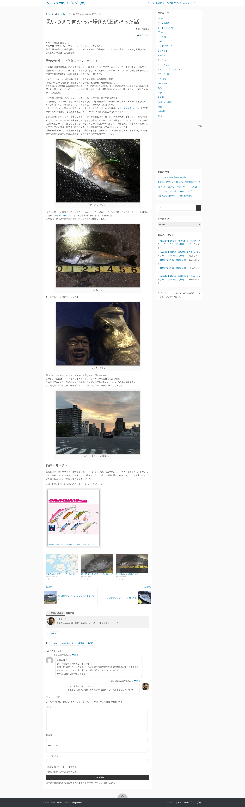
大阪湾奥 (80, 643)
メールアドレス (53, 745)
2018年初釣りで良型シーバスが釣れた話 (97, 574)
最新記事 (70, 613)
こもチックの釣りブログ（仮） (65, 3)
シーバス (54, 634)
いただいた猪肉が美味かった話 (172, 177)
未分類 (161, 97)
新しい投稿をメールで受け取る (62, 772)
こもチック (144, 35)
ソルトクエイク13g (126, 108)
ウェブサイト (52, 756)
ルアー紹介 (163, 83)
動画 (160, 88)
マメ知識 (162, 79)
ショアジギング (165, 46)
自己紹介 (160, 3)
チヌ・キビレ (164, 65)
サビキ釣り (163, 37)
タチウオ (162, 55)
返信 (76, 655)
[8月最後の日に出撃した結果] (132, 563)
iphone (160, 18)
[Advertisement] (179, 146)
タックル (162, 60)
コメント (51, 707)
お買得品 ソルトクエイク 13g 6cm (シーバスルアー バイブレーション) (72, 544)
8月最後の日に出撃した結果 (127, 574)
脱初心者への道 (165, 102)
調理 (160, 107)
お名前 (49, 735)
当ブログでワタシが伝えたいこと (182, 3)
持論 (160, 93)
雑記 (160, 116)
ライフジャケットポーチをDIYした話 (175, 191)
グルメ (161, 32)
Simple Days (77, 802)
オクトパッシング (166, 28)
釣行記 (151, 3)
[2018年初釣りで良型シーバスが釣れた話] (97, 563)
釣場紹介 (162, 111)
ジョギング (163, 51)
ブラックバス (164, 74)
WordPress (57, 802)
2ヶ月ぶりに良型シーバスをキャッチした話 (177, 187)
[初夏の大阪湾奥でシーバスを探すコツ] (62, 563)
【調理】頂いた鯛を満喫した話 (172, 260)
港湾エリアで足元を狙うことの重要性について (179, 182)
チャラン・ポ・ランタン (169, 69)
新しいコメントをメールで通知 (62, 767)
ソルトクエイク (67, 643)
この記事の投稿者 (55, 613)
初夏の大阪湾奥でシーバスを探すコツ (61, 574)
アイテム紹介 (164, 23)
